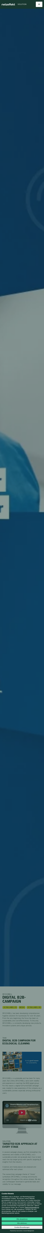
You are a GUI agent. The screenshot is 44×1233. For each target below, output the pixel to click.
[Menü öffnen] (39, 4)
